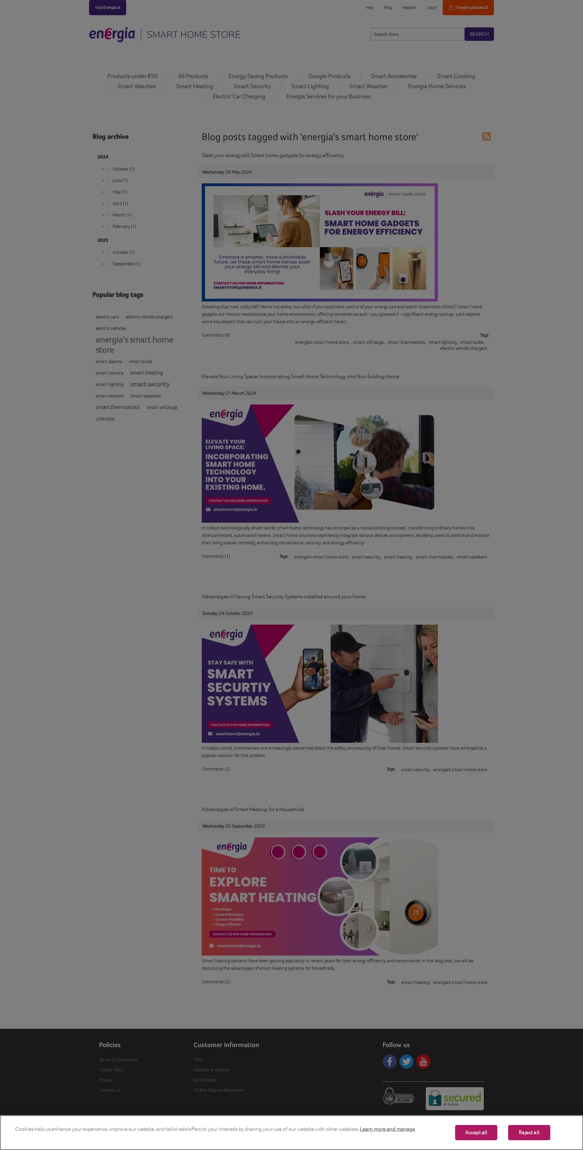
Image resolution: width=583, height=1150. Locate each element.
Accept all (476, 1132)
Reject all (529, 1132)
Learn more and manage (387, 1129)
